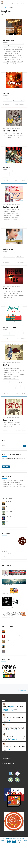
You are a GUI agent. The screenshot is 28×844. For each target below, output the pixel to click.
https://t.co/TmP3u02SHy (13, 729)
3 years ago (5, 711)
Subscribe (5, 466)
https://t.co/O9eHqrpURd (13, 749)
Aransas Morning (9, 650)
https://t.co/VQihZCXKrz (8, 710)
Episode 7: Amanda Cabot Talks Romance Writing (12, 480)
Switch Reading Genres (5, 551)
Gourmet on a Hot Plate (10, 327)
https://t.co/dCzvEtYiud (13, 720)
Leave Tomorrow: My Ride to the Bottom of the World (15, 645)
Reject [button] (14, 842)
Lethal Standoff (9, 516)
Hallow (7, 521)
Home (2, 7)
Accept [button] (9, 842)
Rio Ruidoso (6, 167)
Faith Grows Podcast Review (8, 575)
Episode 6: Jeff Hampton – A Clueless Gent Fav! (12, 482)
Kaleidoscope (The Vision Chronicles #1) (13, 635)
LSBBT (6, 7)
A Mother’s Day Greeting (7, 584)
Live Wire (6, 365)
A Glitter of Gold (8, 249)
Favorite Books (4, 549)
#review (13, 706)
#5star (10, 706)
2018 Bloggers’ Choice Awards (8, 593)
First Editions (4, 556)
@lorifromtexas (16, 708)
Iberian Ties (6, 289)
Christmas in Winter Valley (11, 207)
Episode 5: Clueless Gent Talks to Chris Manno (12, 484)
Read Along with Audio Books (6, 553)
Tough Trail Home (9, 501)
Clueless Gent (6, 104)
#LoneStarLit (5, 709)
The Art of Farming (9, 506)
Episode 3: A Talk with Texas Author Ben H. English (13, 490)
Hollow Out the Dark (9, 511)
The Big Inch (8, 640)
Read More (18, 842)
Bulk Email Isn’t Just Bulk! (7, 617)
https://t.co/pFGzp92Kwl (13, 739)
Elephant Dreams (8, 420)
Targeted (6, 93)
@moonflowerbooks (7, 708)
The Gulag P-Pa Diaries (10, 131)
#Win (12, 709)
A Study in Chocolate (9, 40)
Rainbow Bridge (8, 630)
